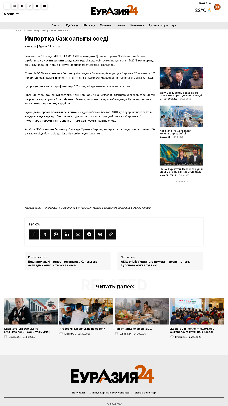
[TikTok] (29, 6)
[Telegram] (22, 6)
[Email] (78, 234)
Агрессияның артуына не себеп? (82, 328)
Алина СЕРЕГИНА (168, 175)
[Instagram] (14, 6)
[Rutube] (44, 6)
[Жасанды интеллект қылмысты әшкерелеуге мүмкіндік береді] (197, 311)
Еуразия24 (45, 46)
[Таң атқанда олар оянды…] (142, 311)
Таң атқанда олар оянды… (133, 328)
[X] (45, 234)
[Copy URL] (111, 234)
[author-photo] (6, 337)
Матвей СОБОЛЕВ (168, 99)
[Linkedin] (67, 234)
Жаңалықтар (33, 30)
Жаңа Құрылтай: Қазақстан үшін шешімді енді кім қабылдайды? (181, 170)
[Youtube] (37, 6)
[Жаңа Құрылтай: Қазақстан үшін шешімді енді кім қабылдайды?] (181, 154)
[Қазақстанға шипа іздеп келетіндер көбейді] (181, 116)
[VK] (100, 234)
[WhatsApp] (56, 234)
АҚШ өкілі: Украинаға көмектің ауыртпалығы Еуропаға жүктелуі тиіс (155, 263)
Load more (180, 181)
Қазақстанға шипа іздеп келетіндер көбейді (175, 132)
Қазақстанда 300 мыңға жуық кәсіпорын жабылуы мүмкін (27, 330)
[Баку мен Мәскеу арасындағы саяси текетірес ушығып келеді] (181, 78)
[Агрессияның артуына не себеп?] (86, 311)
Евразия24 (20, 30)
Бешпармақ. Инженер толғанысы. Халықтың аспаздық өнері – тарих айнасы (62, 263)
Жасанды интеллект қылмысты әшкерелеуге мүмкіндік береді (192, 330)
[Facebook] (7, 6)
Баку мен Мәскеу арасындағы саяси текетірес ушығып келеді (181, 94)
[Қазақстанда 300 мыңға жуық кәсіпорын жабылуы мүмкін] (31, 311)
